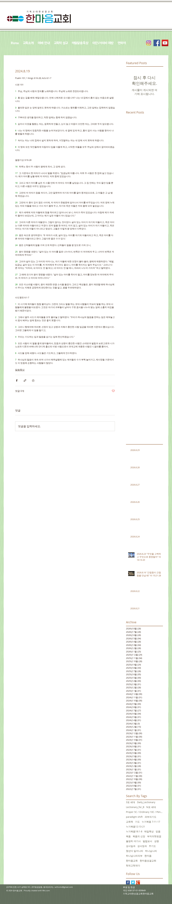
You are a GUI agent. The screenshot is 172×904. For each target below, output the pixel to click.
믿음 (158, 831)
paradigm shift (134, 816)
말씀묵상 (20, 369)
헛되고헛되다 (133, 865)
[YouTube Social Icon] (165, 43)
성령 (156, 841)
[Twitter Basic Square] (133, 882)
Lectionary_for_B (135, 807)
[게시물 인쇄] (33, 380)
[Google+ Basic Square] (138, 882)
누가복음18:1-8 (134, 831)
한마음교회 (132, 860)
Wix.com (46, 890)
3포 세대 (130, 802)
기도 (137, 821)
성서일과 (130, 846)
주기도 (152, 846)
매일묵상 (149, 831)
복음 (128, 836)
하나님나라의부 (134, 855)
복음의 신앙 (139, 836)
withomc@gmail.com (64, 887)
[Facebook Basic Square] (128, 882)
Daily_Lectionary (146, 802)
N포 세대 (151, 807)
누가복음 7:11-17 (151, 821)
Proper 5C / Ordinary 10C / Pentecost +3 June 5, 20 (144, 811)
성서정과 (142, 846)
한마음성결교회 (148, 860)
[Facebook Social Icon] (157, 43)
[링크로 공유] (25, 380)
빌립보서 (147, 841)
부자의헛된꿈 (154, 836)
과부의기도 (150, 816)
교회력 (129, 821)
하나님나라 (151, 850)
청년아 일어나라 (134, 850)
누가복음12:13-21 (135, 826)
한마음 (148, 855)
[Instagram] (148, 43)
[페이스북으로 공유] (16, 380)
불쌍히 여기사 (133, 841)
